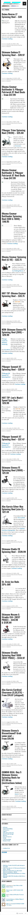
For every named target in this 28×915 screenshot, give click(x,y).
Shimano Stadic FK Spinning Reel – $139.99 (14, 550)
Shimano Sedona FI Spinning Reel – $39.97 (13, 53)
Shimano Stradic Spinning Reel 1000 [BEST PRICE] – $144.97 (13, 655)
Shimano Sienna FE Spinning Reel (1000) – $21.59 (13, 470)
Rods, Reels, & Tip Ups (16, 45)
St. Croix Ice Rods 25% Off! (10, 583)
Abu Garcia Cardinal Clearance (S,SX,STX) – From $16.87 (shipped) (13, 692)
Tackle (4, 838)
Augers (5, 831)
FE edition (7, 349)
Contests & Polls (7, 839)
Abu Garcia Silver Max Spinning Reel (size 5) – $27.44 (13, 509)
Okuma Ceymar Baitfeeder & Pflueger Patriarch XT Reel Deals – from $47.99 (13, 91)
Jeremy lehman (10, 899)
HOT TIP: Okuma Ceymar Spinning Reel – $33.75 (14, 294)
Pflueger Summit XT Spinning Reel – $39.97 (13, 368)
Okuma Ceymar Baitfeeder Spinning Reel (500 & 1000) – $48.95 (12, 217)
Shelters (5, 835)
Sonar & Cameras (7, 836)
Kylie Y (8, 903)
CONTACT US (6, 848)
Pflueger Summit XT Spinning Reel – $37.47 (13, 438)
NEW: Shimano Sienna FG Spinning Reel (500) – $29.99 (14, 332)
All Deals (8, 45)
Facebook (4, 852)
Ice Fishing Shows (17, 271)
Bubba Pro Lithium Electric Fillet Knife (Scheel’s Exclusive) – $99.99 (12, 871)
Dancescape (9, 890)
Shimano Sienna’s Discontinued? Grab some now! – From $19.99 (11, 734)
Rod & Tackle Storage (8, 834)
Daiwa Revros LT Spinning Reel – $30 (12, 15)
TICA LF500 (21, 517)
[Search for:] (14, 819)
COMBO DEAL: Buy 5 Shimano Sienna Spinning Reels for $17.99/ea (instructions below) (12, 777)
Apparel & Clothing (7, 828)
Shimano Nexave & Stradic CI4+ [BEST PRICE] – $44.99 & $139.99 (11, 618)
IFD (18, 43)
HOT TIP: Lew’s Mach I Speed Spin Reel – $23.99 (12, 400)
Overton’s (18, 146)
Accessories (9, 429)
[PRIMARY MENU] (24, 3)
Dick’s (17, 794)
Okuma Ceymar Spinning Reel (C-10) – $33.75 (14, 258)
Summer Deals (6, 840)
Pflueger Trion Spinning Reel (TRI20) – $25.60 (13, 131)
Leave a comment (6, 46)
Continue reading (7, 38)
